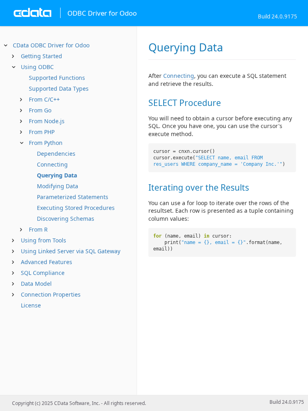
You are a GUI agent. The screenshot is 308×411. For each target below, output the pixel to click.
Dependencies (56, 153)
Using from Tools (43, 240)
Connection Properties (51, 294)
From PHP (42, 132)
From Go (40, 110)
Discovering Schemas (65, 218)
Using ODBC (37, 67)
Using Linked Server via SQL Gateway (70, 251)
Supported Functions (57, 77)
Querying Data (57, 175)
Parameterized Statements (72, 197)
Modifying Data (57, 186)
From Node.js (47, 121)
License (31, 305)
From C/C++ (44, 99)
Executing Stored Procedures (76, 208)
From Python (46, 142)
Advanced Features (46, 262)
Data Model (36, 283)
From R (38, 229)
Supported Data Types (59, 88)
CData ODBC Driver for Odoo (51, 45)
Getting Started (41, 56)
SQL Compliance (43, 273)
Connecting (52, 164)
